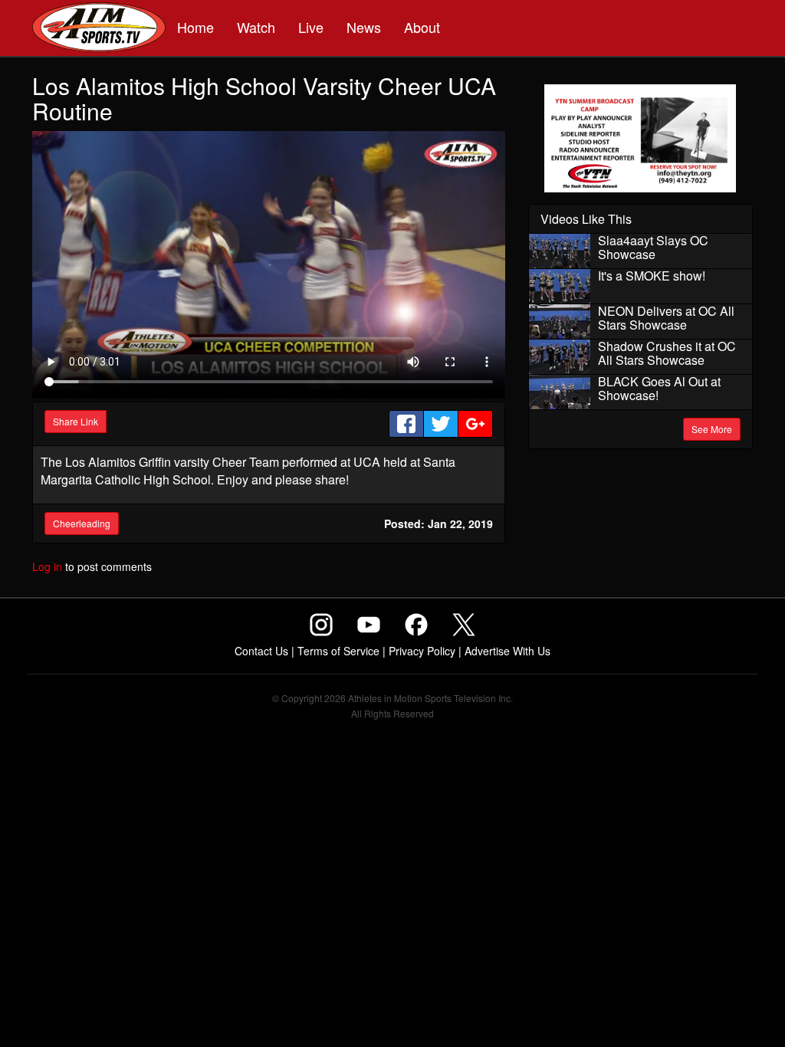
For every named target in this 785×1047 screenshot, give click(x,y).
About (422, 27)
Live (311, 27)
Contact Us (261, 650)
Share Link (75, 421)
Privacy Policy (422, 650)
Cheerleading (81, 523)
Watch (256, 27)
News (364, 27)
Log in (47, 566)
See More (711, 428)
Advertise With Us (507, 650)
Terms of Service (338, 650)
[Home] (99, 29)
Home (195, 27)
